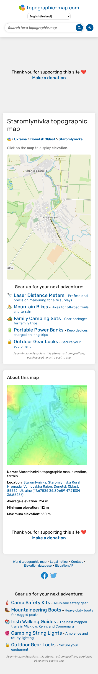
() (43, 488)
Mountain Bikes (31, 307)
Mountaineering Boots (36, 610)
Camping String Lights (36, 633)
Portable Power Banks (39, 330)
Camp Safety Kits (30, 602)
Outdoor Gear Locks (36, 341)
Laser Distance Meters (39, 295)
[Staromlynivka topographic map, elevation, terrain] (47, 425)
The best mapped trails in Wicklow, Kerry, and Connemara (49, 624)
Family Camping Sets (37, 318)
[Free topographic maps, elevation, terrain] (9, 139)
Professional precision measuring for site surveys (51, 298)
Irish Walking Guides (33, 621)
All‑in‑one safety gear (71, 603)
